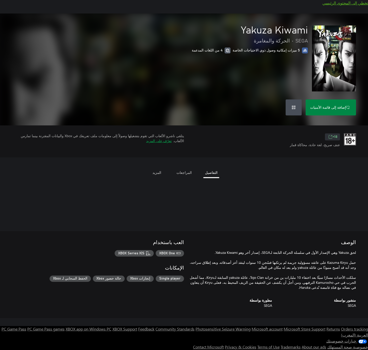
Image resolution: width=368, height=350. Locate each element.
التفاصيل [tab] (211, 172)
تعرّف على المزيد (159, 140)
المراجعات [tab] (184, 172)
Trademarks (291, 347)
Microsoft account (267, 329)
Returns (333, 329)
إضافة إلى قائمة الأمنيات (328, 107)
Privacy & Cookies (240, 347)
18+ (334, 137)
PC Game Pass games (46, 329)
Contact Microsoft (208, 347)
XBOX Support (124, 329)
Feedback (146, 329)
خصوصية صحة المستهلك (347, 347)
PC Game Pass (14, 329)
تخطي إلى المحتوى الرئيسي (345, 2)
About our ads (314, 347)
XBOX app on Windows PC (88, 329)
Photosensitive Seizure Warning (223, 329)
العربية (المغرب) (354, 335)
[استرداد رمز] (294, 107)
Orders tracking (354, 329)
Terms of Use (268, 347)
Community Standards (175, 329)
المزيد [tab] (156, 172)
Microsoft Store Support (304, 329)
